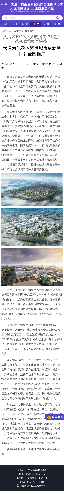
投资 (21, 31)
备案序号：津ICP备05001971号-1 (32, 478)
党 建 (46, 24)
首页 (16, 31)
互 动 (57, 24)
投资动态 (29, 31)
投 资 (36, 24)
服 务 (25, 24)
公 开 (14, 24)
